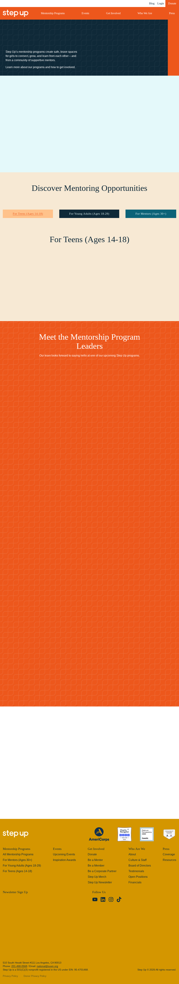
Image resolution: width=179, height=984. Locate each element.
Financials (134, 880)
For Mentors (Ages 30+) (151, 214)
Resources (169, 858)
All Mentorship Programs (18, 852)
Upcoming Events (63, 852)
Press (171, 13)
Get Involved (114, 13)
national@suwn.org (47, 964)
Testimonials (136, 869)
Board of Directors (139, 863)
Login (158, 3)
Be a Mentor (95, 858)
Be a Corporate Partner (102, 869)
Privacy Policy (10, 973)
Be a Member (96, 863)
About (132, 852)
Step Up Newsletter (100, 880)
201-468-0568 (19, 964)
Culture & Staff (137, 858)
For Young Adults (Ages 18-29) (89, 214)
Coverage (169, 852)
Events (88, 13)
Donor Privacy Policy (34, 973)
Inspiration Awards (64, 858)
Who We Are (145, 13)
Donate (171, 3)
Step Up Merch (97, 875)
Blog (149, 3)
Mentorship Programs (55, 13)
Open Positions (138, 875)
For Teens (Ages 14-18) (27, 214)
